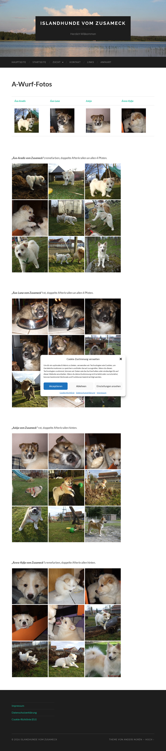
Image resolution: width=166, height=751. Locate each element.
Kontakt (75, 62)
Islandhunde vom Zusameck (83, 23)
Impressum (101, 392)
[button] (120, 358)
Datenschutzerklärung (85, 392)
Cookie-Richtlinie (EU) (24, 719)
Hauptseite (19, 62)
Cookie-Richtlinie (67, 392)
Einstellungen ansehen (109, 386)
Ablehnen (81, 386)
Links (90, 62)
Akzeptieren (55, 386)
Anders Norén (133, 739)
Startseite (39, 62)
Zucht (57, 62)
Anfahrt (106, 62)
